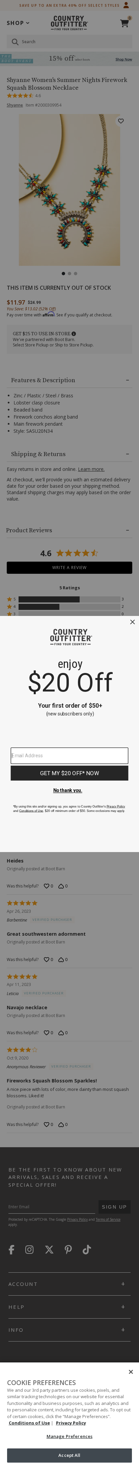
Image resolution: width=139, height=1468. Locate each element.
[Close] (130, 1371)
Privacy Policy (71, 1423)
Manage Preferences (69, 1436)
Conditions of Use (29, 1423)
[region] (69, 1415)
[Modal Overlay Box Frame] (69, 734)
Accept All (69, 1455)
